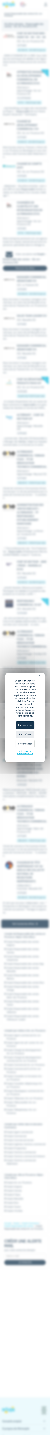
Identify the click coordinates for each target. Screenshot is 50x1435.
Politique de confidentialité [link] (25, 752)
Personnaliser (25, 743)
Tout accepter (25, 725)
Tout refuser (25, 734)
